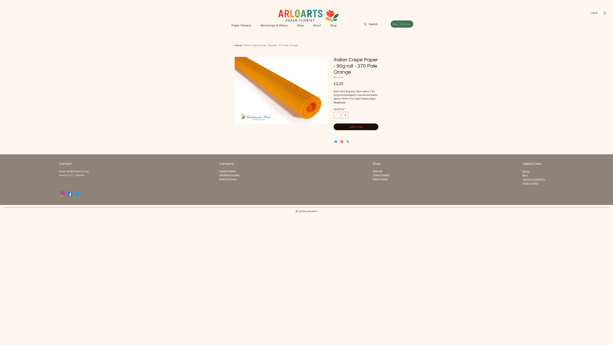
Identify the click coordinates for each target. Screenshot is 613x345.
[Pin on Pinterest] (342, 142)
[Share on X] (348, 142)
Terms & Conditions (533, 179)
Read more (340, 102)
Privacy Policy (530, 183)
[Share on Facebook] (336, 142)
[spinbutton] (341, 115)
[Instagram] (62, 194)
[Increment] (345, 115)
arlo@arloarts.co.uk (77, 171)
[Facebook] (70, 194)
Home (238, 45)
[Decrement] (336, 115)
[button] (605, 12)
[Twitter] (78, 194)
